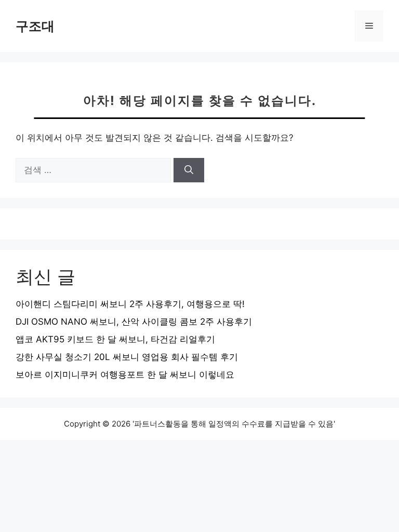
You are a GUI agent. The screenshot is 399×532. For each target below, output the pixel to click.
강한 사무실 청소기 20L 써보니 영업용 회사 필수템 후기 (127, 357)
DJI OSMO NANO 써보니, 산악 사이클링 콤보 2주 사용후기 (134, 321)
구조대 (35, 26)
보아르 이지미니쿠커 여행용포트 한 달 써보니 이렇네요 (125, 374)
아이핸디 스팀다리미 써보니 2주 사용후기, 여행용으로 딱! (130, 304)
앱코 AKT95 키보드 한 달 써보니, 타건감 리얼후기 (115, 339)
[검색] (189, 170)
